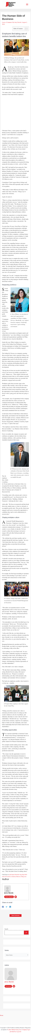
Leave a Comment (7, 22)
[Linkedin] (10, 907)
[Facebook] (3, 907)
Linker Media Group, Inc (14, 1029)
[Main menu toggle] (27, 4)
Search (6, 929)
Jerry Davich (8, 893)
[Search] (26, 932)
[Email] (15, 897)
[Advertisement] (15, 113)
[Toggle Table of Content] (25, 28)
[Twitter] (6, 907)
